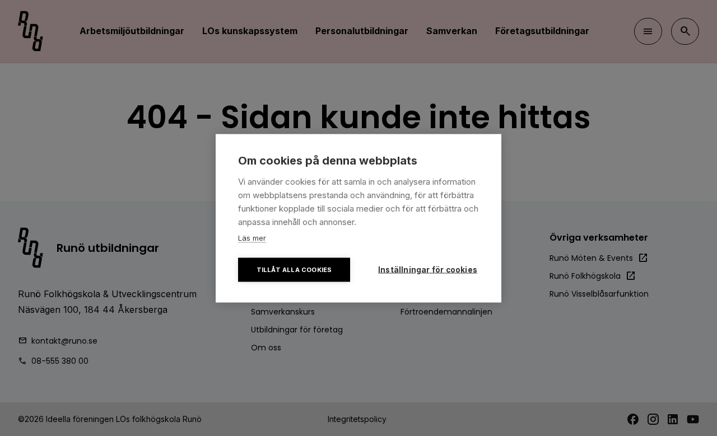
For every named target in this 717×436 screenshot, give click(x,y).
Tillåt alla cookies (294, 269)
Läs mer (252, 237)
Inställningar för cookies (427, 269)
